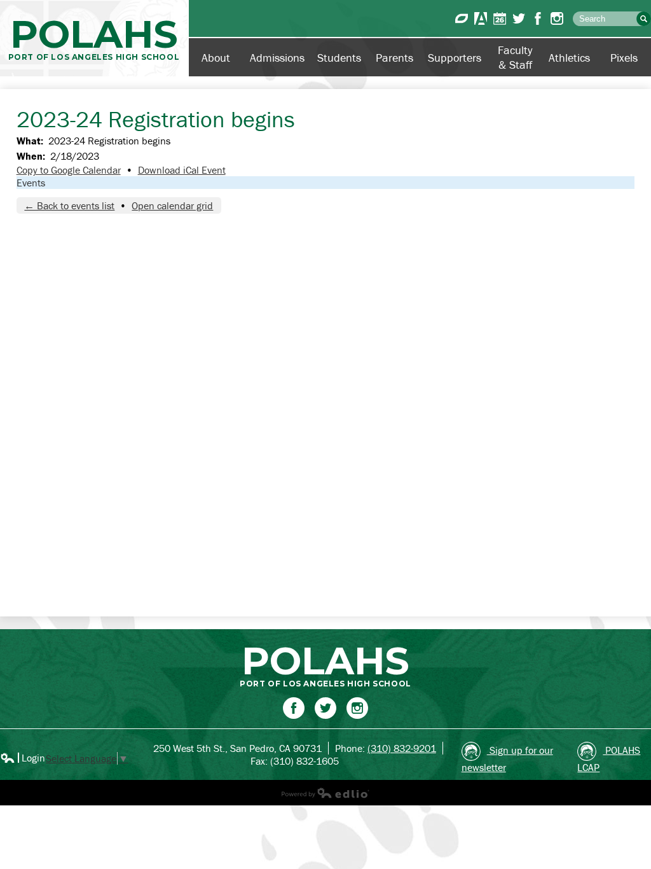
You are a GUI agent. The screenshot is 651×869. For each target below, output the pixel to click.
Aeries (480, 18)
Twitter (518, 18)
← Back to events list (69, 205)
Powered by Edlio (325, 792)
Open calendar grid (172, 205)
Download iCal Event (182, 169)
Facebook (537, 18)
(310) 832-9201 (401, 748)
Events (31, 182)
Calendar (499, 18)
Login (22, 757)
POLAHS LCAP (608, 759)
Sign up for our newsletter (507, 759)
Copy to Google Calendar (69, 169)
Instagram (557, 18)
